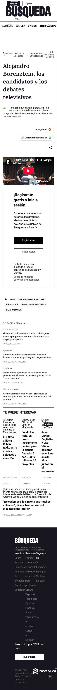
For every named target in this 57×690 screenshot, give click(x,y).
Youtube (40, 576)
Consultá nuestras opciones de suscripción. (27, 278)
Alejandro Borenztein (31, 299)
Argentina (12, 304)
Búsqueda (8, 53)
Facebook (41, 567)
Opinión (32, 26)
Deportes (30, 594)
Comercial (20, 567)
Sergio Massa (13, 310)
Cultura (20, 26)
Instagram (41, 571)
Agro (27, 580)
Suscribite (29, 657)
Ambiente (7, 26)
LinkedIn (40, 580)
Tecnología (31, 598)
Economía (30, 567)
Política (29, 558)
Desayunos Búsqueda (19, 54)
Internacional (48, 26)
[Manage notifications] (49, 676)
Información (31, 562)
